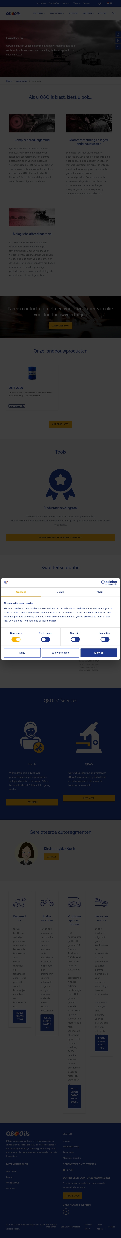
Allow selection (60, 652)
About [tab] (100, 592)
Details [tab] (60, 592)
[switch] (45, 639)
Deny (22, 652)
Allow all (99, 652)
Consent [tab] (21, 592)
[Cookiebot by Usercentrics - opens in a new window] (103, 582)
